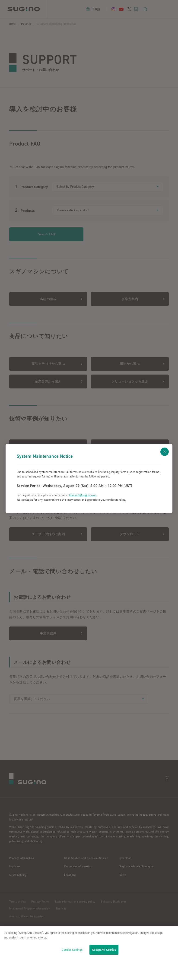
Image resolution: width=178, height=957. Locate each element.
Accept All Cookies (104, 950)
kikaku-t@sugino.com (82, 495)
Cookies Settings (72, 950)
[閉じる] (164, 452)
